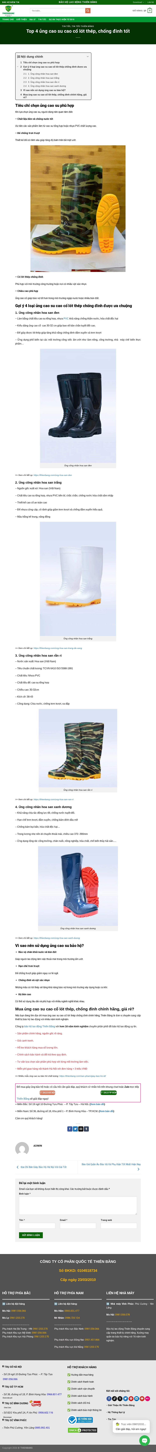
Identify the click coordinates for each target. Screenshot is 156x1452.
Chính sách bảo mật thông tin (86, 1410)
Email (63, 1220)
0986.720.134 (72, 1317)
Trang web (106, 1220)
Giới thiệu (21, 19)
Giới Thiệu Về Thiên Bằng (121, 1405)
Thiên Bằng (23, 1098)
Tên (22, 1220)
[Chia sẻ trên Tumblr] (86, 1129)
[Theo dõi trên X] (119, 1398)
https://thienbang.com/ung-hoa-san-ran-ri (53, 799)
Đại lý (33, 19)
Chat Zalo (7, 1407)
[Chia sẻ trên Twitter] (75, 1129)
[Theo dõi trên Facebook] (109, 1398)
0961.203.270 (40, 1328)
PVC (66, 318)
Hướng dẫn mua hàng (82, 1374)
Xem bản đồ (97, 1104)
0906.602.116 (45, 1412)
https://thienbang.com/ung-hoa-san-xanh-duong (57, 938)
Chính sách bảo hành (82, 1395)
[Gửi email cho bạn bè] (80, 1129)
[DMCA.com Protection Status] (82, 1430)
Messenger (7, 1417)
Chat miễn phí (7, 1398)
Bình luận (25, 1194)
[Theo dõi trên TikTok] (114, 1398)
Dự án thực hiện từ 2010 (61, 19)
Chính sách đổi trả (80, 1402)
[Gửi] (87, 10)
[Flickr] (147, 1398)
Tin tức (42, 19)
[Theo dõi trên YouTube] (142, 1398)
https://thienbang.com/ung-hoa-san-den (53, 475)
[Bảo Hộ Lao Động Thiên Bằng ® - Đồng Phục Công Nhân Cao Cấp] (13, 11)
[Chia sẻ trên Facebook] (69, 1129)
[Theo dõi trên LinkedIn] (136, 1398)
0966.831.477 (71, 1311)
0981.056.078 (122, 1314)
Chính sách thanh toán (82, 1381)
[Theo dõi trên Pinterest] (131, 1398)
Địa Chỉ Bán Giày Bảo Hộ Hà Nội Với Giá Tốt (43, 1167)
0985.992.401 (42, 1427)
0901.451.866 (92, 1339)
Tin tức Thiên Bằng (83, 26)
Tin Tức (112, 1419)
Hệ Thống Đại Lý (116, 1412)
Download (137, 2)
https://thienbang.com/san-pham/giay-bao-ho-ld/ (82, 1076)
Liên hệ (150, 2)
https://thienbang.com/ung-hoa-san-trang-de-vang (58, 648)
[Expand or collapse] (88, 56)
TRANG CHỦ (8, 19)
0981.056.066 (18, 1310)
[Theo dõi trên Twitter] (125, 1398)
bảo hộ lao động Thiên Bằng (39, 1026)
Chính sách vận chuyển (83, 1388)
